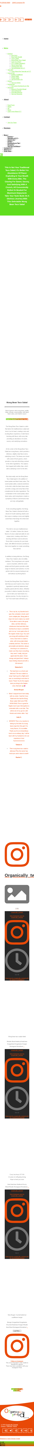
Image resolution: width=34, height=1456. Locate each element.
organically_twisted (17, 912)
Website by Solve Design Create (10, 1438)
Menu (9, 264)
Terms (15, 1426)
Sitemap (9, 1426)
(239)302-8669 (5, 2)
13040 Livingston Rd (18, 2)
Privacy (3, 1426)
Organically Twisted (12, 1424)
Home (2, 264)
